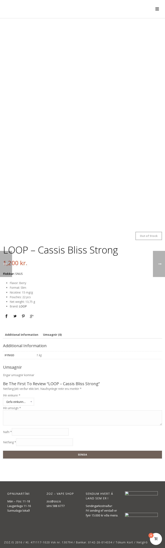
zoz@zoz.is (53, 501)
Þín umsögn (12, 408)
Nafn (7, 432)
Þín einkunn (11, 395)
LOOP (23, 306)
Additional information (21, 335)
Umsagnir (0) (52, 335)
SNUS (19, 274)
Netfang (9, 442)
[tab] (21, 335)
